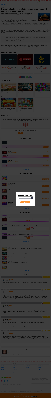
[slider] (32, 198)
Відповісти (25, 202)
